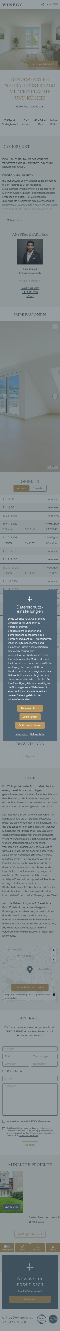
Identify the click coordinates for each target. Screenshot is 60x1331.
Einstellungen (30, 716)
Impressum (22, 734)
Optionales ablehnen (30, 725)
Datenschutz (37, 734)
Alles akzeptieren (30, 708)
